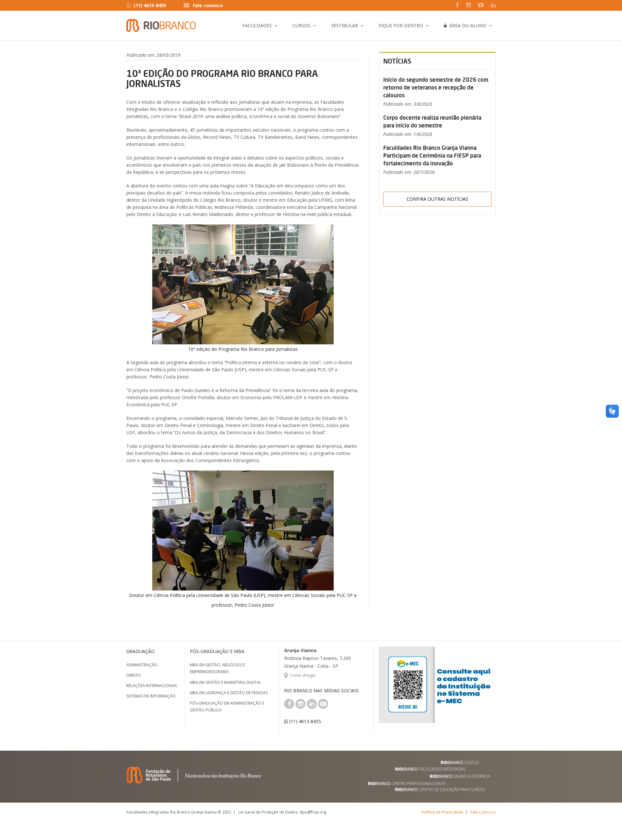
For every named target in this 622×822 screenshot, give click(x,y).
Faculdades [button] (257, 25)
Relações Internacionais (151, 685)
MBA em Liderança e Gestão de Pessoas (229, 693)
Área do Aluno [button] (466, 25)
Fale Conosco (483, 812)
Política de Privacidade (442, 812)
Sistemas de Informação (151, 696)
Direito (133, 675)
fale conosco (208, 5)
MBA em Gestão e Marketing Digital (225, 682)
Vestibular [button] (344, 25)
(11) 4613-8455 (149, 5)
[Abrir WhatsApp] (606, 806)
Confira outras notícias (437, 199)
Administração (141, 665)
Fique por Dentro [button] (401, 25)
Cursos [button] (301, 25)
